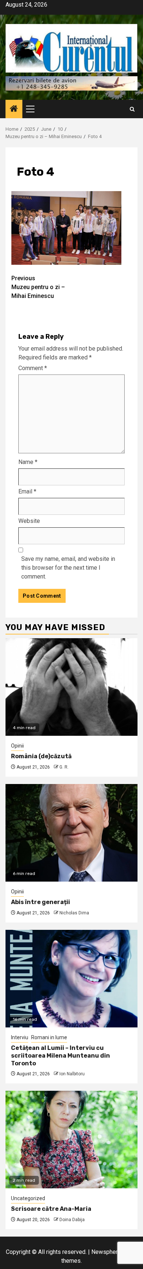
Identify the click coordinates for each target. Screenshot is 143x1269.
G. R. (64, 767)
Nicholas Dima (74, 912)
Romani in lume (49, 1037)
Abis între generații (40, 902)
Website (29, 520)
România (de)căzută (41, 756)
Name (27, 461)
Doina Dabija (72, 1219)
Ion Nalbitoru (72, 1073)
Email (27, 491)
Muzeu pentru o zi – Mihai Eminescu (38, 287)
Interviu (19, 1037)
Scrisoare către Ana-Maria (51, 1208)
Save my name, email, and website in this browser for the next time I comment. (68, 567)
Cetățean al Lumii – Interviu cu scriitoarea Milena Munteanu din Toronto (60, 1055)
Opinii (17, 746)
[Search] (132, 109)
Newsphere (106, 1251)
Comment (32, 368)
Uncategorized (28, 1198)
